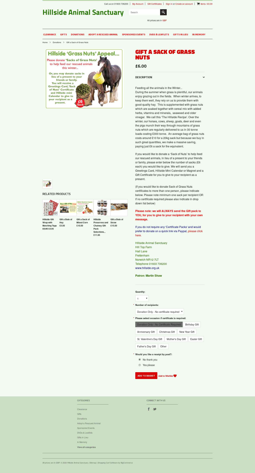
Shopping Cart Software (108, 462)
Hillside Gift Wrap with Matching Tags (49, 222)
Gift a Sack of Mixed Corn (83, 221)
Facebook (149, 409)
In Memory (198, 34)
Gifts (63, 34)
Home (45, 42)
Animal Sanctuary (83, 12)
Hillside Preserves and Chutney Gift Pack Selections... (101, 225)
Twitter (154, 409)
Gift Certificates (154, 4)
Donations (77, 34)
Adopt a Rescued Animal (103, 34)
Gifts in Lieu (180, 34)
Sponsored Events (133, 34)
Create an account (184, 4)
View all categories (86, 447)
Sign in (169, 4)
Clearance (49, 34)
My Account (137, 4)
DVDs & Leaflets (159, 34)
